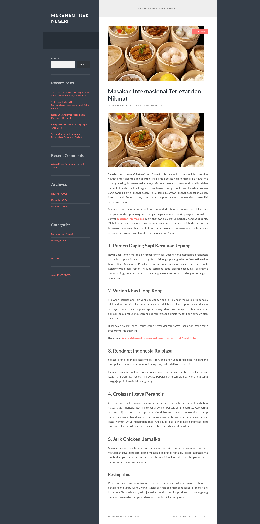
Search (55, 58)
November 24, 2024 (119, 105)
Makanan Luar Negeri (62, 234)
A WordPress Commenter (63, 164)
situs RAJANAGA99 (61, 275)
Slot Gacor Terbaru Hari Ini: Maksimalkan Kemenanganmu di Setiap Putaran (70, 105)
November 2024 (59, 206)
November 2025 (59, 193)
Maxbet (55, 258)
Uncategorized (58, 240)
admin (139, 105)
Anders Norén (191, 516)
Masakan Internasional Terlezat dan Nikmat (154, 95)
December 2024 (59, 200)
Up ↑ (205, 516)
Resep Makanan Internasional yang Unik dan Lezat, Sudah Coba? (159, 338)
